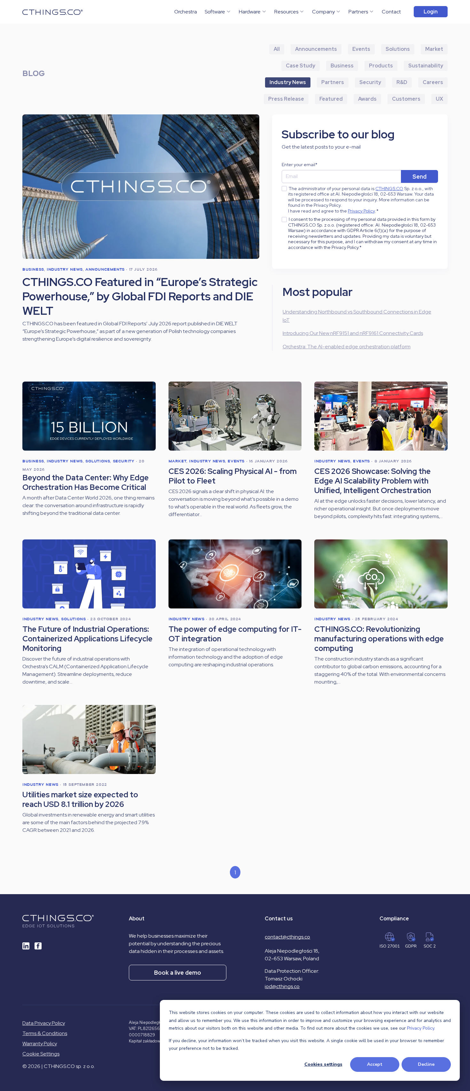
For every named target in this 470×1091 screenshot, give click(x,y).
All (277, 49)
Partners (332, 82)
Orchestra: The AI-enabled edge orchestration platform (347, 346)
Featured (331, 99)
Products (381, 65)
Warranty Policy (39, 1043)
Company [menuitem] (323, 11)
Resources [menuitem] (286, 11)
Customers (406, 99)
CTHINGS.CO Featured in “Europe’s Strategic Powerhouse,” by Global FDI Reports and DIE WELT (140, 296)
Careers (433, 82)
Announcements (316, 49)
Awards (367, 99)
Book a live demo (177, 972)
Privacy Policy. (421, 1028)
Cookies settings (323, 1064)
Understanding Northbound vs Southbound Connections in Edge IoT (357, 315)
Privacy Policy (361, 211)
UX (439, 99)
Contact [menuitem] (391, 11)
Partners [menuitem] (358, 11)
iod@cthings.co (282, 986)
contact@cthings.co (287, 936)
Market (434, 49)
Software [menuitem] (215, 11)
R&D (401, 82)
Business (342, 65)
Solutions (398, 49)
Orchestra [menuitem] (185, 11)
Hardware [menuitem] (250, 11)
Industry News (288, 82)
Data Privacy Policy (43, 1023)
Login (431, 11)
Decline (426, 1064)
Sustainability (425, 65)
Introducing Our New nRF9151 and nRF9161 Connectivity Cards (353, 333)
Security (370, 82)
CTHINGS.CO (389, 188)
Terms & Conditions (44, 1033)
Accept (374, 1064)
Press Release (286, 99)
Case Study (300, 65)
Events (361, 49)
